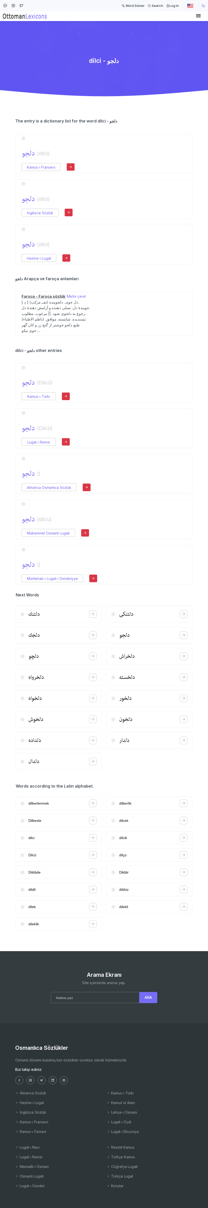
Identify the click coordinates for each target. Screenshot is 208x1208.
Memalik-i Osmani (34, 1166)
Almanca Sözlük (32, 1093)
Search (157, 6)
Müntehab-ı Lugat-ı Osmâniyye (52, 578)
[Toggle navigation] (198, 16)
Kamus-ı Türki (38, 396)
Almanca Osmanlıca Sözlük (49, 487)
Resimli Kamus (122, 1147)
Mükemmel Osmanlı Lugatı (48, 533)
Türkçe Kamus (122, 1157)
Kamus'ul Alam (122, 1102)
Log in (174, 6)
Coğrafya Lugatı (124, 1166)
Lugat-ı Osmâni (31, 1186)
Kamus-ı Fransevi (41, 167)
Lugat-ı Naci (29, 1147)
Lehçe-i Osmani (123, 1112)
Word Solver (135, 6)
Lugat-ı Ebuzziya (124, 1131)
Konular (117, 1186)
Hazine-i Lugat (39, 258)
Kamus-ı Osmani (32, 1131)
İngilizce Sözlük (40, 213)
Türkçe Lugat (121, 1176)
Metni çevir (76, 296)
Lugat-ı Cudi (120, 1122)
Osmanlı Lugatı (31, 1176)
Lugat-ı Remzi (38, 442)
